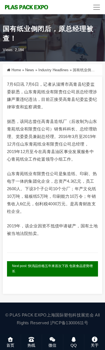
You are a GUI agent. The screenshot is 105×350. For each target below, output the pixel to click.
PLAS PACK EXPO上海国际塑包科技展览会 (52, 315)
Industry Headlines (53, 70)
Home (16, 70)
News (29, 70)
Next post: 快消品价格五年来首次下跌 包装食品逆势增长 (52, 268)
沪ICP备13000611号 (69, 322)
